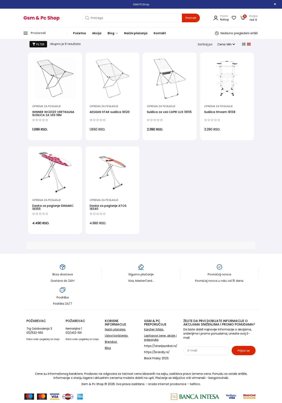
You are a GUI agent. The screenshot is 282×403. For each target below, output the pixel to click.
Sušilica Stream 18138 (219, 112)
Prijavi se (244, 351)
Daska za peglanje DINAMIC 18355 (52, 207)
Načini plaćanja (135, 33)
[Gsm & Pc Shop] (41, 18)
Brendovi (111, 342)
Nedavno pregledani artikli (239, 33)
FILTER (39, 44)
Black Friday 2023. (156, 358)
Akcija (96, 33)
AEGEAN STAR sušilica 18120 (110, 112)
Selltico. (195, 384)
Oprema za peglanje (46, 106)
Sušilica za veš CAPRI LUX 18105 (169, 112)
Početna (79, 33)
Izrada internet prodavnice (167, 384)
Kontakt (160, 33)
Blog (111, 33)
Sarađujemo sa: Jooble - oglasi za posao (209, 359)
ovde (35, 339)
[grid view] (248, 44)
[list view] (243, 44)
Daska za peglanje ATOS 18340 (108, 207)
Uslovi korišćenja (116, 336)
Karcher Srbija (154, 329)
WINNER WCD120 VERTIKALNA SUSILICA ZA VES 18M (53, 113)
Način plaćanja (115, 329)
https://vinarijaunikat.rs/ (160, 346)
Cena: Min (224, 44)
